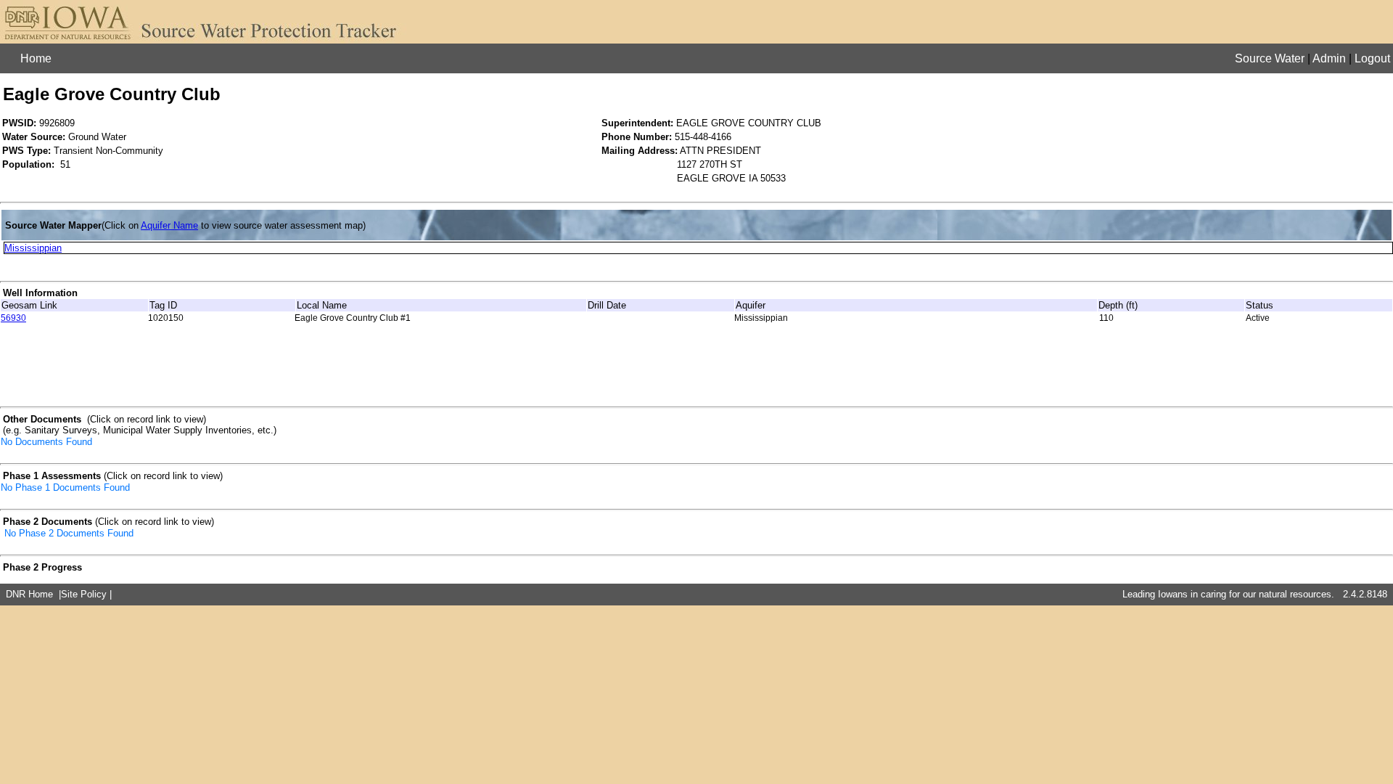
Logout (1372, 58)
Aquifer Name (169, 225)
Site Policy (84, 594)
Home (36, 58)
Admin (1329, 58)
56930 (13, 318)
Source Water (1269, 58)
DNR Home (29, 594)
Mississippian (33, 247)
